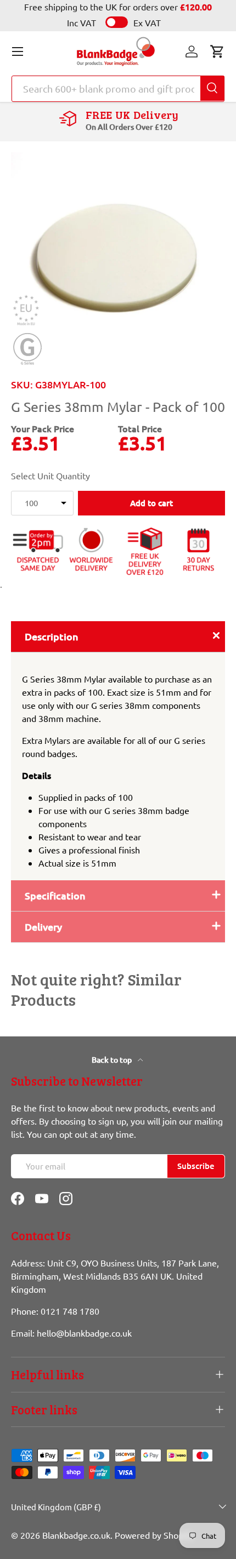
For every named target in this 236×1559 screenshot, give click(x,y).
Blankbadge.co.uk (76, 1534)
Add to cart (151, 502)
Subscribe (196, 1165)
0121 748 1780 (70, 1310)
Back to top (112, 1059)
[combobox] (118, 89)
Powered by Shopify (154, 1534)
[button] (217, 51)
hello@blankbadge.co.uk (84, 1332)
